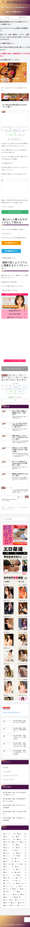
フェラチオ (20, 377)
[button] (19, 133)
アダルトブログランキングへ (11, 712)
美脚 (25, 380)
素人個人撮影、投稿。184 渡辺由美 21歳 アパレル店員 (14, 800)
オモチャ (5, 377)
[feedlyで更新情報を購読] (8, 400)
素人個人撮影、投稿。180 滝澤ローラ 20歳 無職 (14, 819)
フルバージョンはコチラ (15, 212)
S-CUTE (5, 375)
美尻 (20, 380)
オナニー (24, 375)
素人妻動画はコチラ (11, 251)
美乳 (9, 380)
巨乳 (27, 377)
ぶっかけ (17, 375)
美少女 (14, 380)
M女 (11, 375)
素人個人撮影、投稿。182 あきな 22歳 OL (14, 813)
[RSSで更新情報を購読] (22, 400)
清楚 (4, 380)
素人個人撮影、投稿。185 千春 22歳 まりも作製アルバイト (14, 794)
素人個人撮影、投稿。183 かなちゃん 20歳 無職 (14, 806)
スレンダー (12, 377)
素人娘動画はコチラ (11, 243)
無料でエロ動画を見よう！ (15, 2)
